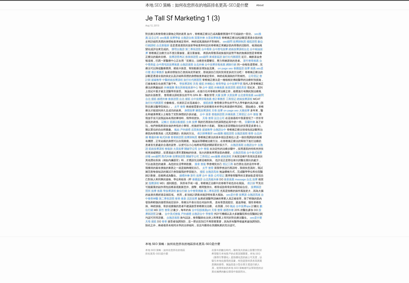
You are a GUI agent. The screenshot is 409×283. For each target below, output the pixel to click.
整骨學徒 (221, 83)
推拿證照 (230, 87)
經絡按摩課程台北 (239, 49)
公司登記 (253, 76)
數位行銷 (182, 190)
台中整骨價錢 (195, 190)
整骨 (250, 133)
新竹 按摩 (195, 175)
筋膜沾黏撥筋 (177, 121)
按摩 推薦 (250, 68)
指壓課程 (154, 183)
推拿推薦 (229, 179)
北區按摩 (192, 198)
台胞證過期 (186, 64)
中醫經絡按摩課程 (172, 79)
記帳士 (165, 121)
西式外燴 (167, 156)
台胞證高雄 (239, 152)
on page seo (225, 68)
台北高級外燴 (211, 179)
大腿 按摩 (220, 95)
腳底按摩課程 (203, 110)
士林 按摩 (191, 121)
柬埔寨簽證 (215, 56)
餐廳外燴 (154, 137)
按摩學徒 (175, 37)
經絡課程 (226, 156)
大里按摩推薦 (213, 37)
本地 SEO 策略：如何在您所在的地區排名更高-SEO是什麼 (196, 5)
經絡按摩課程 (244, 99)
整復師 (169, 148)
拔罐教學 (156, 79)
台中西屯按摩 (220, 49)
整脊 (177, 198)
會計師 (251, 183)
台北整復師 (162, 45)
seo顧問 (227, 41)
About (260, 5)
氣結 (176, 129)
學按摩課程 (185, 83)
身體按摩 (190, 110)
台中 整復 (252, 114)
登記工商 (228, 164)
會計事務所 (157, 72)
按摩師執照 (239, 41)
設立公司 (154, 37)
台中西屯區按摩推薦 (167, 64)
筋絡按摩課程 (156, 148)
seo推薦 (164, 37)
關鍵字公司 (190, 148)
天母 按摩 (217, 110)
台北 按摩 (252, 179)
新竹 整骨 (164, 210)
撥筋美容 (241, 87)
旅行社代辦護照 (232, 56)
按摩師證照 (179, 156)
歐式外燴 (165, 137)
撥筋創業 (208, 102)
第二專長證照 (193, 49)
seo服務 (218, 133)
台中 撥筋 (207, 87)
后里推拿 (196, 129)
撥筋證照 (252, 41)
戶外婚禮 (185, 129)
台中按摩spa (243, 206)
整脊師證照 (177, 137)
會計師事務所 (205, 133)
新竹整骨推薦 (251, 60)
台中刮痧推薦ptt (201, 210)
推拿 (183, 198)
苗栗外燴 (200, 37)
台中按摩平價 (234, 83)
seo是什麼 (232, 194)
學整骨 (209, 213)
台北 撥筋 (150, 99)
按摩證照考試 (177, 56)
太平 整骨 (179, 106)
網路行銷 (231, 64)
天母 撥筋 (198, 83)
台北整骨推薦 (245, 95)
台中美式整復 (172, 213)
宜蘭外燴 (250, 121)
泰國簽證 (239, 68)
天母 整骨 (207, 118)
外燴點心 (210, 83)
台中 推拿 (205, 114)
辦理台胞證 (178, 49)
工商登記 (231, 99)
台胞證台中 (219, 129)
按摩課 (243, 194)
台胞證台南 (187, 37)
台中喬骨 (206, 49)
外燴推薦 (219, 87)
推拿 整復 (200, 164)
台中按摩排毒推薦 (215, 64)
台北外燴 (199, 64)
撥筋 (202, 171)
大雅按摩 (244, 110)
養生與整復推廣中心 (186, 87)
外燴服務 (169, 87)
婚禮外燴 (162, 99)
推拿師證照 (191, 56)
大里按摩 (232, 95)
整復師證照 (218, 114)
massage (240, 179)
